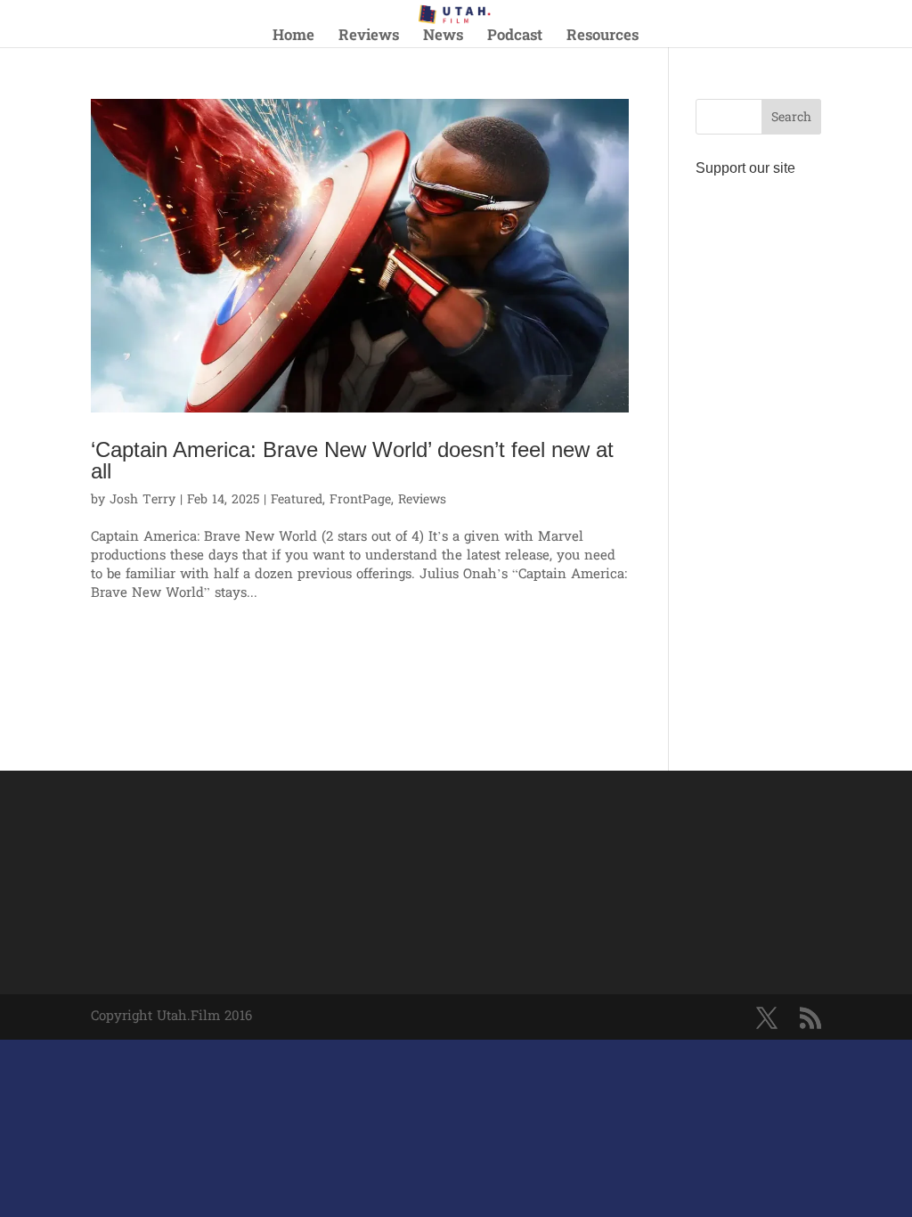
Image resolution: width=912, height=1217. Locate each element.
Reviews (368, 38)
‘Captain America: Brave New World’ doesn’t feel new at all (352, 460)
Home (293, 38)
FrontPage (360, 500)
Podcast (514, 38)
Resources (602, 38)
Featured (296, 500)
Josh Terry (142, 500)
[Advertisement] (758, 451)
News (443, 38)
